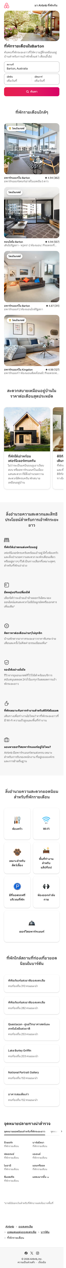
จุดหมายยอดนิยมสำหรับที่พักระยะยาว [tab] (24, 1131)
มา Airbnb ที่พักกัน (46, 5)
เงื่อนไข (42, 1262)
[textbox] (18, 81)
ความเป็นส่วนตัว (26, 1262)
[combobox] (32, 69)
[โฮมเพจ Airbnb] (6, 5)
